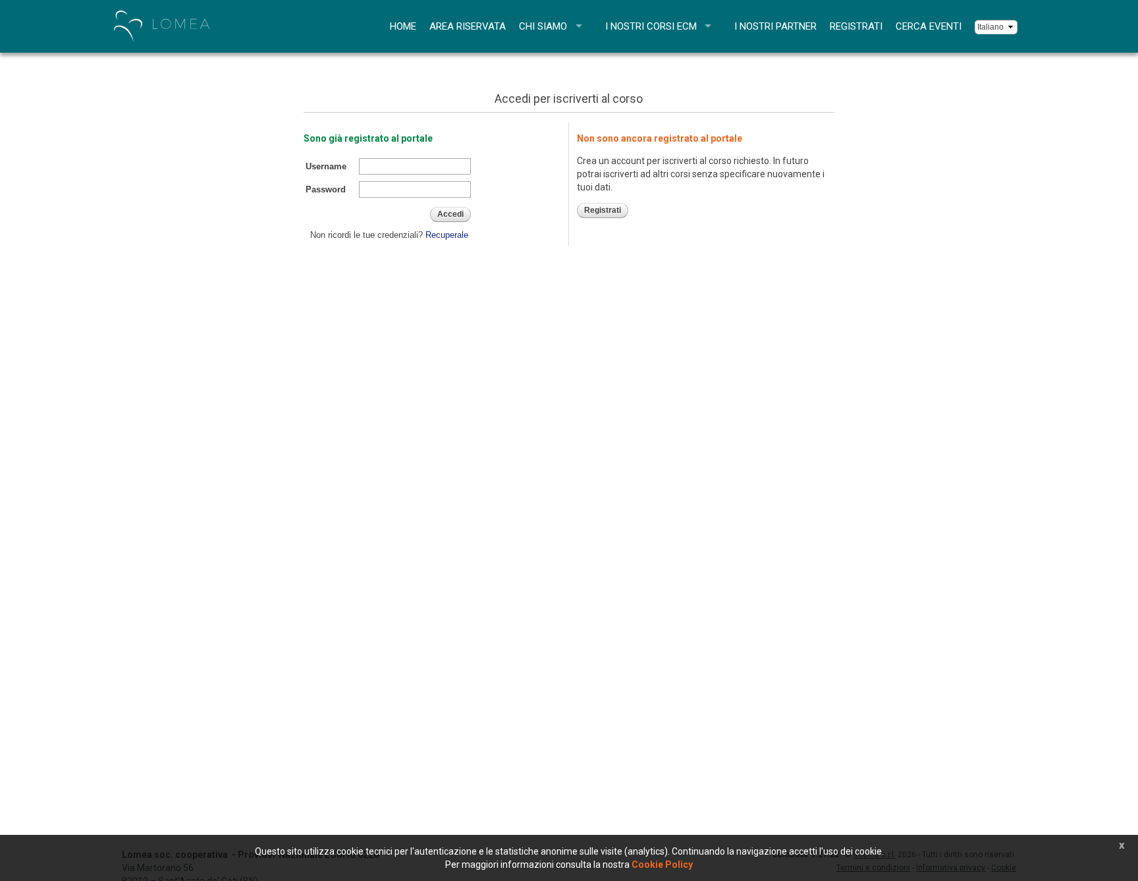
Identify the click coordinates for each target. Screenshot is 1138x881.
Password (326, 189)
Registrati (856, 26)
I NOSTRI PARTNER (775, 26)
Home (403, 26)
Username (326, 166)
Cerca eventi (929, 26)
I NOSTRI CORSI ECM (651, 26)
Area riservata (467, 26)
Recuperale (446, 235)
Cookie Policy (662, 864)
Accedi (450, 214)
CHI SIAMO (543, 26)
